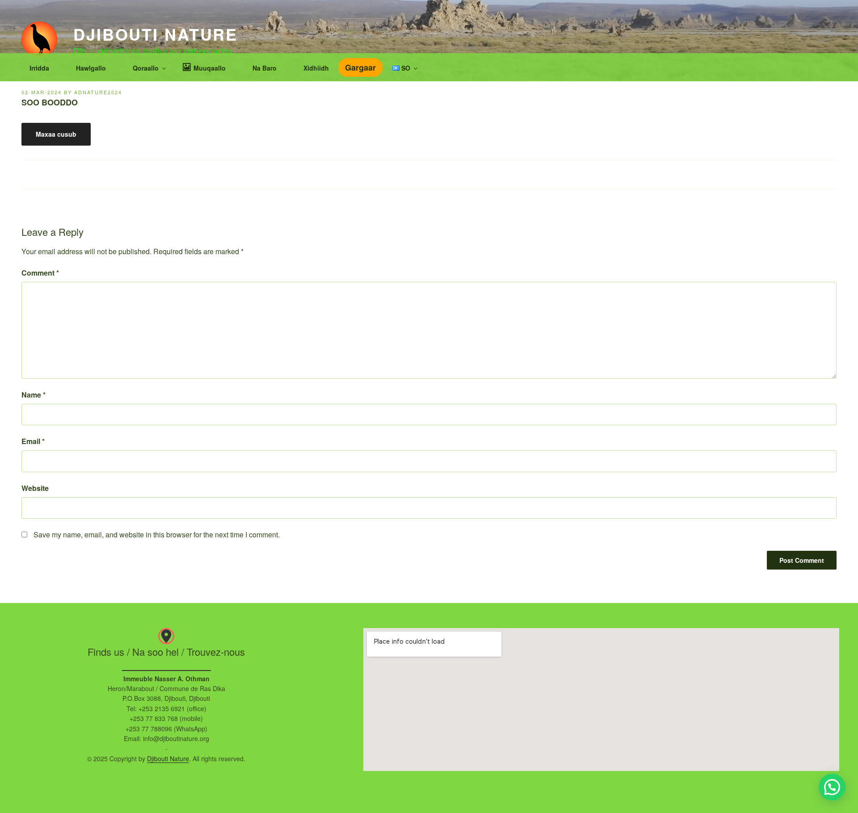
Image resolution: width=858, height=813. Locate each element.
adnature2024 (98, 92)
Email (33, 441)
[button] (832, 787)
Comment (40, 273)
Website (35, 488)
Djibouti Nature (155, 34)
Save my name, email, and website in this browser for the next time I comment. (157, 534)
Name (33, 395)
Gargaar (360, 67)
